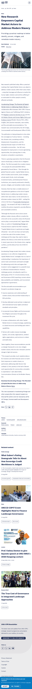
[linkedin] (9, 648)
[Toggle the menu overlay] (29, 2)
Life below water (6, 521)
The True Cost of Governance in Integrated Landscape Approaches (15, 596)
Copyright (4, 664)
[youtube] (13, 648)
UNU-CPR (8, 8)
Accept (5, 686)
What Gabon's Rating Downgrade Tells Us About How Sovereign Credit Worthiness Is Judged (13, 460)
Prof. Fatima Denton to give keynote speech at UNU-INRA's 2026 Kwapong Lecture (15, 553)
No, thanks (15, 686)
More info (28, 682)
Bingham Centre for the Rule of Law (14, 114)
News (14, 8)
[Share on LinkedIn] (9, 407)
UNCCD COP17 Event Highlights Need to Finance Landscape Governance (14, 510)
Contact (3, 671)
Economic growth (6, 478)
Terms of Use (5, 661)
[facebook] (2, 648)
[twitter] (6, 648)
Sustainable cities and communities (21, 478)
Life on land (15, 521)
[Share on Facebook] (12, 407)
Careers (3, 668)
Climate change (5, 564)
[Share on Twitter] (6, 407)
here (13, 386)
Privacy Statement (6, 658)
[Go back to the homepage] (4, 2)
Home (2, 8)
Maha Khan (8, 46)
